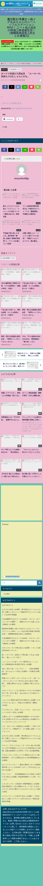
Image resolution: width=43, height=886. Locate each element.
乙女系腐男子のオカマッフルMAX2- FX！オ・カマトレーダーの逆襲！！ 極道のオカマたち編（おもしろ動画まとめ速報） (21, 621)
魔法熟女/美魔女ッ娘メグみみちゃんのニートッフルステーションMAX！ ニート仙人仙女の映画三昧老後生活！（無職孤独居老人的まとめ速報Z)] (21, 631)
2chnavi (5, 524)
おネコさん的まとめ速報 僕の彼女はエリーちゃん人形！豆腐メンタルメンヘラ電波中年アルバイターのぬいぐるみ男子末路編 (21, 612)
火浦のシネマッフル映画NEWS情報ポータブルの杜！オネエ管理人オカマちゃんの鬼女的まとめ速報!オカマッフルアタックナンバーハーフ (21, 719)
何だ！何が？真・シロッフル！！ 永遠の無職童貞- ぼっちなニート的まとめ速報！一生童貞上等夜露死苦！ (21, 671)
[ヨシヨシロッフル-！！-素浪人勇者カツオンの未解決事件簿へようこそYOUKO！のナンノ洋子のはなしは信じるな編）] (21, 767)
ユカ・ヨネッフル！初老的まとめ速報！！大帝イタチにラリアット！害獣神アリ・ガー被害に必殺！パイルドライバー (21, 728)
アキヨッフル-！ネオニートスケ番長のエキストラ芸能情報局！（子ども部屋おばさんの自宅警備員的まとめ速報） (21, 757)
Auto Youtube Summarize (21, 108)
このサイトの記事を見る (11, 103)
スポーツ (4, 69)
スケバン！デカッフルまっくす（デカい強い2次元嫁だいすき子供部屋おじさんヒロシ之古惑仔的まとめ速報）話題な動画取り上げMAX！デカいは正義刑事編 (21, 748)
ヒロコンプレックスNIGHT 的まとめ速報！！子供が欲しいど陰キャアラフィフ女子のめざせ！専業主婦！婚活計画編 (21, 798)
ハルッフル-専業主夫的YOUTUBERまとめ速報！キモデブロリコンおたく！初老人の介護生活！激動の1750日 (21, 702)
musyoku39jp (21, 178)
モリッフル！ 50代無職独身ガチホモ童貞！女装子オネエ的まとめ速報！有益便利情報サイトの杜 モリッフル (21, 776)
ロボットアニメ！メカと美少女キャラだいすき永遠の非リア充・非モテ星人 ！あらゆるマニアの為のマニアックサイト (21, 693)
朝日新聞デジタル (16, 69)
